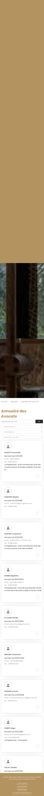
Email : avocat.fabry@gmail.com (17, 734)
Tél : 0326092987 (10, 585)
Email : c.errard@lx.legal (13, 661)
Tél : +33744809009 (11, 737)
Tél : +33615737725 (11, 664)
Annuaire (14, 402)
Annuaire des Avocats (30, 402)
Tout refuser (22, 786)
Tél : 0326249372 (10, 462)
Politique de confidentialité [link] (22, 793)
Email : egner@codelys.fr (14, 582)
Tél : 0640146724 (10, 701)
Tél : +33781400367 (11, 627)
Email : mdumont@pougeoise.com (18, 503)
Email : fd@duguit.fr (12, 459)
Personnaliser (21, 789)
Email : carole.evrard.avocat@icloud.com (20, 698)
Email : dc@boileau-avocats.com (17, 540)
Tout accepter (22, 783)
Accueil (4, 402)
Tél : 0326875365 (10, 543)
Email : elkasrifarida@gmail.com (17, 624)
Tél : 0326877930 (10, 506)
